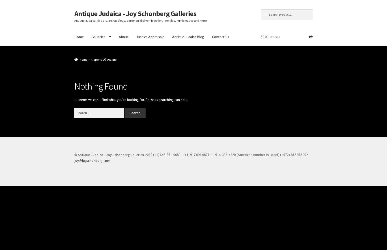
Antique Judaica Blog (188, 36)
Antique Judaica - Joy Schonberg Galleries (135, 13)
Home (79, 36)
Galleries (98, 36)
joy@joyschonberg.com (92, 160)
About (123, 36)
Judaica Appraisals (150, 36)
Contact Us (220, 36)
